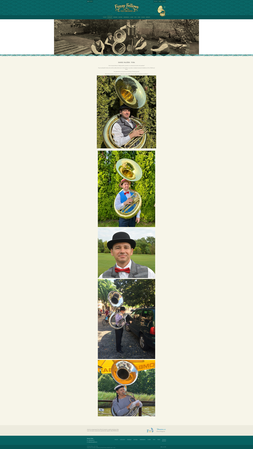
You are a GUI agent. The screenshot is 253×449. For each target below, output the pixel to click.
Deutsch (164, 1)
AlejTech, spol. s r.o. (110, 447)
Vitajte (104, 17)
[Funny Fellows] (127, 11)
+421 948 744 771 (91, 440)
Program (115, 17)
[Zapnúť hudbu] (164, 7)
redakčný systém (99, 447)
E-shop (131, 17)
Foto (135, 17)
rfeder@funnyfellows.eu (92, 442)
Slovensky (155, 1)
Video (139, 17)
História (120, 17)
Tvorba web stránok (90, 447)
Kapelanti (109, 17)
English (160, 1)
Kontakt (148, 17)
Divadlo (143, 17)
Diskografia (126, 17)
